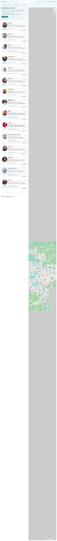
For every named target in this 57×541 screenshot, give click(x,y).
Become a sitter (50, 1)
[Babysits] (4, 2)
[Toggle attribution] (55, 539)
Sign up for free (5, 16)
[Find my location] (55, 13)
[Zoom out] (55, 11)
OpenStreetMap (53, 539)
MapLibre (48, 539)
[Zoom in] (55, 9)
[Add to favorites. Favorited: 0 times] (25, 34)
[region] (42, 273)
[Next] (21, 192)
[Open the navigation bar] (55, 2)
